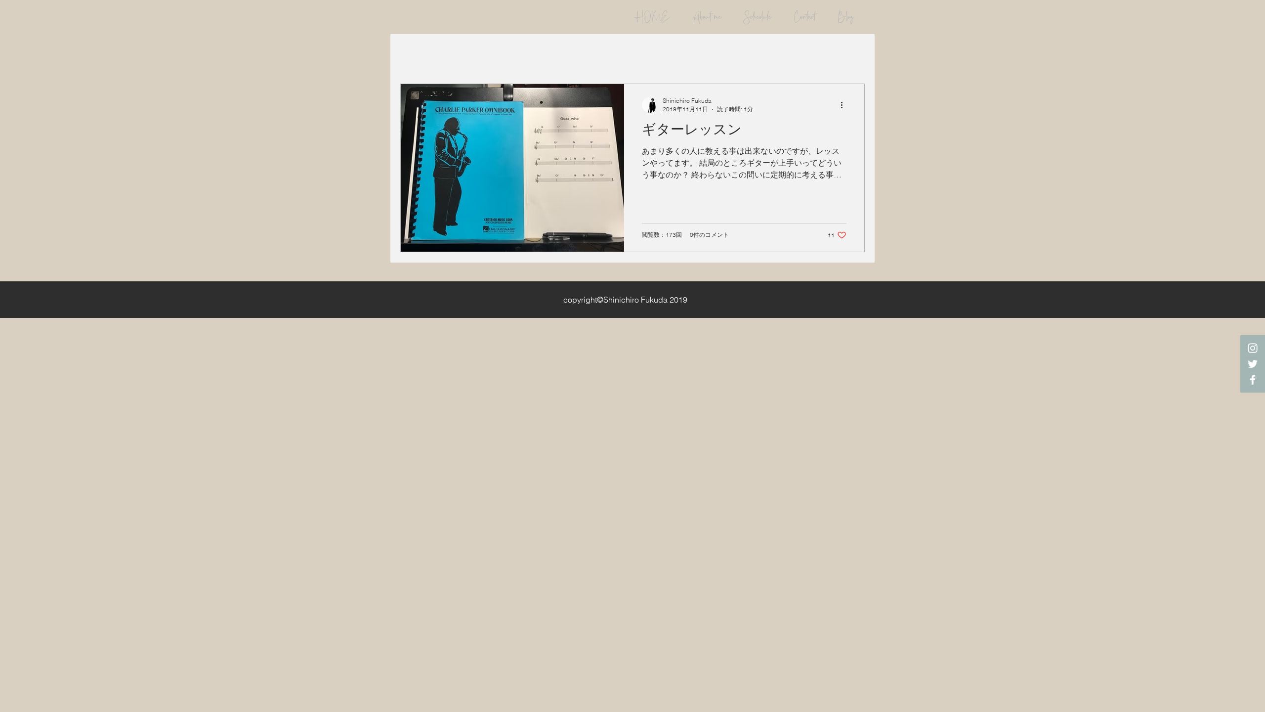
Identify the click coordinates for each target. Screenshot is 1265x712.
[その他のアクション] (845, 105)
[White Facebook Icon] (1252, 379)
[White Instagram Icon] (1252, 348)
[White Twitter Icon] (1252, 363)
